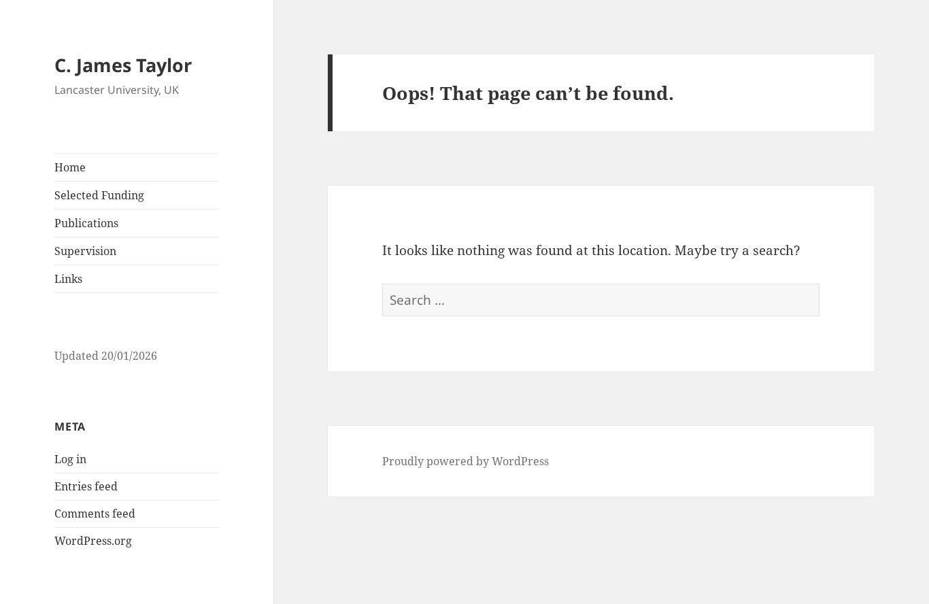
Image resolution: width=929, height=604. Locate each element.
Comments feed (94, 513)
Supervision (85, 251)
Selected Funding (99, 195)
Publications (86, 223)
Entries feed (86, 486)
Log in (70, 459)
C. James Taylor (123, 65)
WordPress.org (93, 540)
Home (70, 167)
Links (68, 278)
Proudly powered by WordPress (465, 461)
